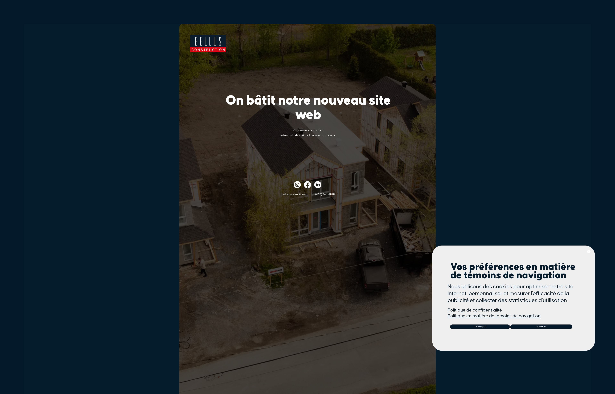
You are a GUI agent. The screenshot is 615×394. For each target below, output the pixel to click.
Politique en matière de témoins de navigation (494, 316)
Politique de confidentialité (475, 310)
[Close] (588, 251)
